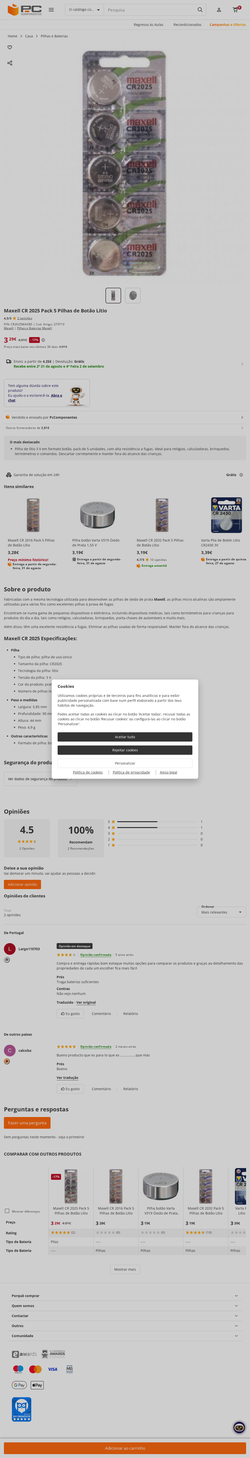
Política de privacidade (131, 772)
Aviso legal (168, 772)
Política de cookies (88, 772)
